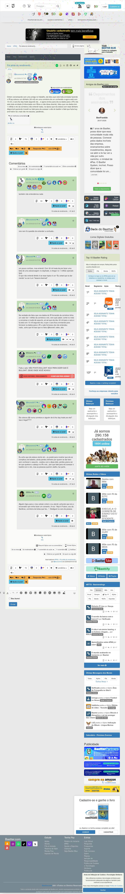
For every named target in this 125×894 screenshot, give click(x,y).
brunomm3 (20, 74)
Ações (47, 841)
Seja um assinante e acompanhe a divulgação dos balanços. (92, 413)
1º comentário (60, 549)
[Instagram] (13, 843)
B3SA (110, 378)
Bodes (102, 576)
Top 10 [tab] (106, 594)
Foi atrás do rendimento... (19, 65)
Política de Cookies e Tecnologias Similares (91, 865)
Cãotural (67, 848)
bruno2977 (32, 402)
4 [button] (15, 139)
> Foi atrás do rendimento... (68, 559)
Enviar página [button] (79, 46)
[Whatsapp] (18, 843)
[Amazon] (7, 843)
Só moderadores (34, 166)
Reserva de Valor (51, 848)
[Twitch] (29, 843)
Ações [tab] (114, 594)
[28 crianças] (80, 6)
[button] (7, 6)
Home (9, 46)
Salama (31, 353)
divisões (116, 215)
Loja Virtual (88, 841)
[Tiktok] (24, 843)
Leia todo (94, 175)
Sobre (86, 853)
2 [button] (51, 384)
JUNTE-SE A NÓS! (102, 466)
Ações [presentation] (90, 271)
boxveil (30, 256)
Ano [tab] (111, 590)
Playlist (113, 576)
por (105, 608)
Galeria (32, 57)
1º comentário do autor (51, 166)
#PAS (66, 843)
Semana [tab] (98, 590)
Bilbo (30, 492)
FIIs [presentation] (98, 271)
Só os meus (22, 166)
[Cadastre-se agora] (62, 35)
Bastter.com (47, 885)
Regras (87, 856)
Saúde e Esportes (71, 846)
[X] (35, 843)
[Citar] (26, 153)
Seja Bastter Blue (71, 851)
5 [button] (51, 334)
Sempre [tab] (97, 594)
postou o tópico (101, 690)
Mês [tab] (105, 590)
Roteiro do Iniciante (71, 841)
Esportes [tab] (112, 599)
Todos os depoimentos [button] (101, 189)
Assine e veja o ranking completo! (103, 383)
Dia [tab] (91, 590)
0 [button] (36, 139)
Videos (92, 576)
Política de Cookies (116, 886)
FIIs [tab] (90, 599)
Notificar (73, 549)
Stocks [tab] (96, 599)
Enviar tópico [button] (71, 545)
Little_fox (31, 179)
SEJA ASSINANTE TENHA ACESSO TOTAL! (104, 292)
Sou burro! (15, 598)
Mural (8, 57)
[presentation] (4, 593)
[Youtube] (7, 847)
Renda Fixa (49, 851)
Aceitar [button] (103, 890)
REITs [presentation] (113, 271)
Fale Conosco (89, 851)
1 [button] (51, 285)
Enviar (13, 604)
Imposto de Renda (52, 853)
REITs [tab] (104, 599)
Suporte (87, 848)
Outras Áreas (101, 681)
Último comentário (68, 166)
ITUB (110, 309)
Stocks (47, 843)
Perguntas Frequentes (88, 844)
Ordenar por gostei (19, 169)
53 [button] (41, 201)
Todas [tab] (90, 678)
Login (105, 6)
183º (41, 179)
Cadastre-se (115, 6)
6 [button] (41, 285)
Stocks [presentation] (106, 271)
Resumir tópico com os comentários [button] (50, 545)
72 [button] (26, 139)
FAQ (14, 57)
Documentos (23, 57)
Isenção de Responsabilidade (91, 859)
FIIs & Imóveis (50, 846)
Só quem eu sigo (35, 169)
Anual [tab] (89, 594)
